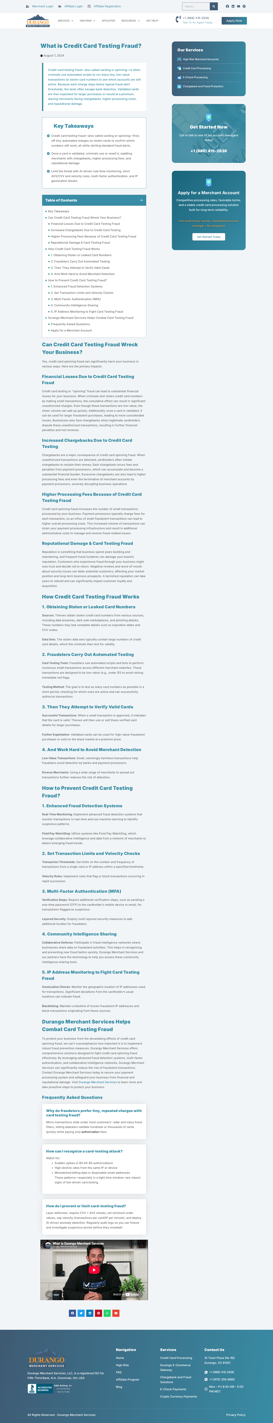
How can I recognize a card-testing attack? (84, 1151)
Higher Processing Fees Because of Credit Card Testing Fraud (93, 236)
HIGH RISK (86, 20)
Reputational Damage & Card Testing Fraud (80, 242)
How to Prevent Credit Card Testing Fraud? (77, 280)
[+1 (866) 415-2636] (178, 19)
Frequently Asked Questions (70, 324)
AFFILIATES (108, 20)
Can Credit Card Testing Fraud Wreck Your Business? (84, 217)
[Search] (214, 6)
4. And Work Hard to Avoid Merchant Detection (83, 274)
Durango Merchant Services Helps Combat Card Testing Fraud (90, 317)
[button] (141, 200)
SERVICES (64, 20)
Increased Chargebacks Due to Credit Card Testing (86, 230)
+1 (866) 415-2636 (196, 18)
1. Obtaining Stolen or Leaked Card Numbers (81, 255)
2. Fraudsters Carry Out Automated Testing (80, 261)
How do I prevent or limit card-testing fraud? (86, 1206)
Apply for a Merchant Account (71, 330)
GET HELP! (152, 20)
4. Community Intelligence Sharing (74, 305)
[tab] (94, 1111)
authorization (91, 1131)
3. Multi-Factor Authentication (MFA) (76, 299)
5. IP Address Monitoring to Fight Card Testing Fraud (87, 311)
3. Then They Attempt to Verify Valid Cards (80, 267)
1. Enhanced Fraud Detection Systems (77, 286)
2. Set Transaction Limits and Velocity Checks (82, 292)
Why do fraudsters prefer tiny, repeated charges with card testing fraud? (94, 1113)
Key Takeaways (58, 211)
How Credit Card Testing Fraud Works (74, 249)
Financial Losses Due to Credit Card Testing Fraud (85, 223)
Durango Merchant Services (98, 1082)
